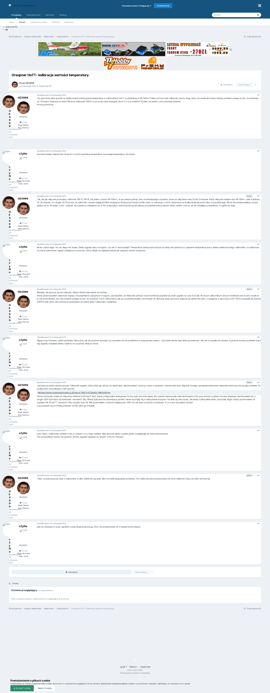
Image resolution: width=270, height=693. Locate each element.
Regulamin (69, 22)
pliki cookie (46, 683)
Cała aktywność (33, 15)
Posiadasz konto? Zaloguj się (136, 6)
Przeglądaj (16, 15)
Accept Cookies (23, 688)
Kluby (11, 22)
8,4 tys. (24, 178)
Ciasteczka (145, 667)
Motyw (133, 667)
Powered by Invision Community (135, 673)
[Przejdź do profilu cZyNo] (23, 163)
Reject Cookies (44, 688)
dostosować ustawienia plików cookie (117, 683)
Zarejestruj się (163, 5)
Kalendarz (50, 15)
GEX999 (30, 83)
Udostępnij (227, 85)
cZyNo (23, 153)
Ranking (55, 22)
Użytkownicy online (38, 22)
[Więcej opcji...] (258, 95)
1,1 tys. (24, 122)
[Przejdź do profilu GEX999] (15, 85)
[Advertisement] (135, 145)
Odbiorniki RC (45, 86)
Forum (22, 22)
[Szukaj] (258, 15)
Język (123, 667)
